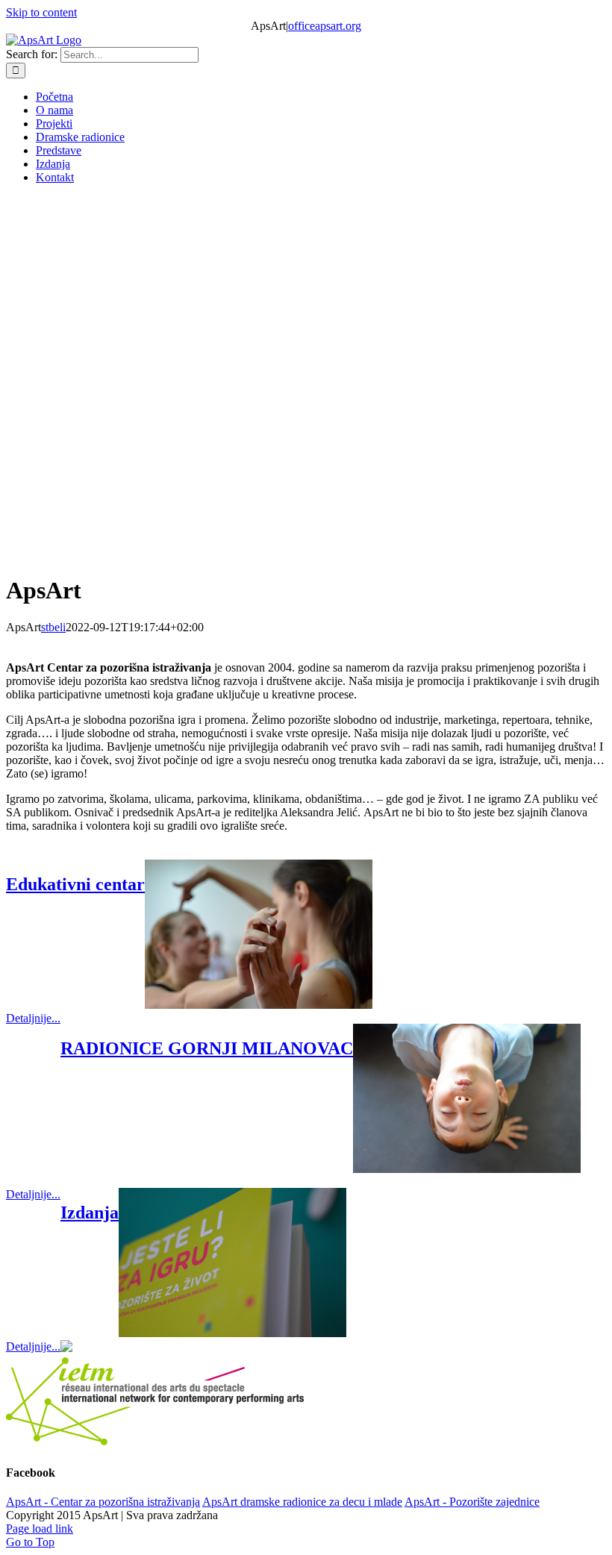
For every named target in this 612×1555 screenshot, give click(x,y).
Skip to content (41, 12)
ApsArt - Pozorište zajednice (472, 1501)
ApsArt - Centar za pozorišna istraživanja (103, 1501)
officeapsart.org (324, 25)
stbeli (53, 627)
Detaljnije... (33, 1018)
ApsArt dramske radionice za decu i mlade (302, 1501)
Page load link (39, 1528)
